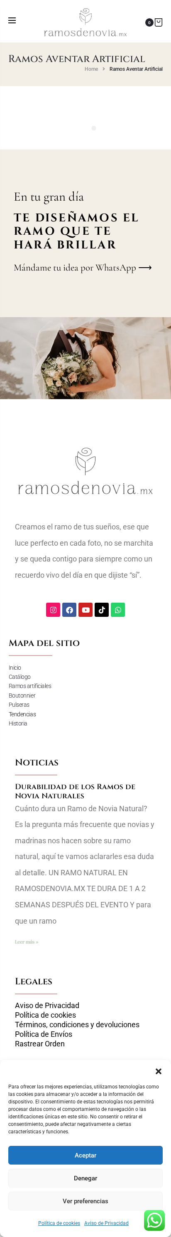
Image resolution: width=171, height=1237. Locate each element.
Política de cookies (59, 1223)
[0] (158, 22)
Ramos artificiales (30, 686)
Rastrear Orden (40, 1044)
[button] (158, 1070)
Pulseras (19, 704)
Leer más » (26, 942)
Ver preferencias (85, 1201)
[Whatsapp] (118, 610)
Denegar (85, 1178)
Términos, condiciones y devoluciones (77, 1025)
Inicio (15, 667)
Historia (18, 723)
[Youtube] (85, 610)
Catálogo (20, 676)
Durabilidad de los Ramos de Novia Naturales (75, 791)
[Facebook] (69, 610)
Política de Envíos (43, 1034)
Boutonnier (22, 695)
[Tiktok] (102, 610)
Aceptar (85, 1155)
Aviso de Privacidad (106, 1223)
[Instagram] (53, 610)
